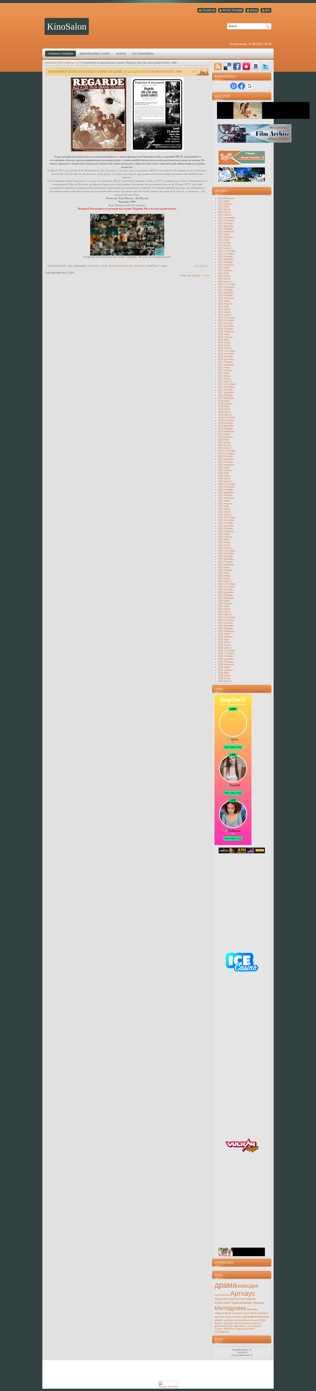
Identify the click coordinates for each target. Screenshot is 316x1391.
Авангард (252, 1309)
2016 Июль (224, 345)
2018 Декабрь (226, 425)
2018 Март (224, 400)
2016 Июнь (224, 342)
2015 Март (224, 300)
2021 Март (224, 500)
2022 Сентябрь (226, 550)
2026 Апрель (225, 670)
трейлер (228, 1320)
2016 (59, 62)
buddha (93, 266)
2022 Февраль (226, 531)
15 (78, 62)
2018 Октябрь (226, 420)
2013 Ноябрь (225, 256)
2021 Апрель (225, 503)
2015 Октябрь (226, 320)
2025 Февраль (226, 631)
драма (225, 1285)
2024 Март (224, 600)
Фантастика (237, 1299)
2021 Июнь (224, 509)
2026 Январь (225, 661)
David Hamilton (233, 1316)
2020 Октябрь (226, 486)
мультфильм (221, 1294)
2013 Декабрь (226, 259)
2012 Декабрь (226, 226)
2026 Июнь (224, 675)
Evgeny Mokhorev (224, 1328)
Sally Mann (239, 1326)
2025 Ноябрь (225, 656)
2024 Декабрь (226, 625)
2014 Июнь (224, 275)
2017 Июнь (224, 375)
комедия (247, 1286)
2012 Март (224, 201)
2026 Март (224, 667)
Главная (49, 62)
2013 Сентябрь (226, 251)
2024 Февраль (226, 597)
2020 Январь (225, 461)
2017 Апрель (225, 370)
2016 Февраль (226, 331)
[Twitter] (265, 66)
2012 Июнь (224, 209)
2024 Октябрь (226, 620)
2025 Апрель (225, 636)
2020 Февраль (226, 464)
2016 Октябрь (226, 353)
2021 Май (223, 506)
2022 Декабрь (226, 559)
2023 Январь (225, 561)
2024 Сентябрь (226, 617)
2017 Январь (225, 362)
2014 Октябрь (226, 287)
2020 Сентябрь (226, 484)
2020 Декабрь (226, 492)
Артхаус (140, 266)
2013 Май (223, 239)
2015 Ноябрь (225, 323)
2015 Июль (224, 312)
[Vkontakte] (256, 66)
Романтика (221, 1299)
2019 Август (225, 448)
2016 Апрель (225, 337)
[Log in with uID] (233, 86)
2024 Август (225, 614)
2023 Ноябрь (225, 589)
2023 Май (223, 572)
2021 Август (225, 514)
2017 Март (224, 367)
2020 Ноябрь (225, 489)
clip (236, 1323)
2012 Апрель (225, 203)
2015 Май (223, 306)
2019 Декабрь (226, 459)
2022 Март (224, 534)
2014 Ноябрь (225, 289)
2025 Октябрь (226, 653)
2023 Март (224, 567)
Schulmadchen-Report (246, 1320)
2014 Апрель (225, 270)
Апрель (69, 62)
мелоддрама (221, 1331)
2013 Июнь (224, 242)
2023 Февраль (226, 564)
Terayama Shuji (240, 1313)
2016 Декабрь (226, 359)
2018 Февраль (226, 398)
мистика (219, 1316)
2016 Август (225, 348)
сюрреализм (222, 1313)
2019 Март (224, 434)
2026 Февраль (226, 664)
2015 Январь (225, 295)
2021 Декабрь (226, 525)
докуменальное (223, 1326)
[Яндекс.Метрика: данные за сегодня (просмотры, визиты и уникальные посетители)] (168, 1384)
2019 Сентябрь (226, 450)
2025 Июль (224, 645)
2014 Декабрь (226, 292)
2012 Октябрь (226, 220)
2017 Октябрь (226, 387)
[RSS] (218, 66)
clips (263, 1320)
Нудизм (250, 1299)
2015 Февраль (226, 298)
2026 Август (225, 681)
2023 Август (225, 581)
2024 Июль (224, 611)
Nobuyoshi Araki (245, 1328)
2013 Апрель (225, 237)
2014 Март (224, 267)
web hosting (193, 275)
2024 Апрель (225, 603)
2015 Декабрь (226, 325)
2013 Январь (225, 228)
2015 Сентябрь (226, 317)
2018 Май (223, 406)
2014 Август (225, 281)
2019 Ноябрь (225, 456)
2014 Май (223, 273)
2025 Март (224, 633)
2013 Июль (224, 245)
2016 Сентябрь (226, 350)
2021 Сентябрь (226, 517)
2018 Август (225, 414)
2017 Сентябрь (226, 384)
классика (222, 1303)
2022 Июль (224, 545)
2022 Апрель (225, 536)
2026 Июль (224, 678)
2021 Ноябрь (225, 522)
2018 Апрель (225, 403)
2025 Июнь (224, 642)
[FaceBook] (237, 66)
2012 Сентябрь (226, 217)
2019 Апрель (225, 436)
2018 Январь (225, 395)
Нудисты (255, 1323)
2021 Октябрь (226, 520)
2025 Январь (225, 628)
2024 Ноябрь (225, 622)
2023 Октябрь (226, 586)
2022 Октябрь (226, 553)
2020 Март (224, 467)
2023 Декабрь (226, 592)
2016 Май (223, 339)
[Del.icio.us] (227, 66)
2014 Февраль (226, 264)
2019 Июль (224, 445)
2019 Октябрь (226, 453)
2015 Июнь (224, 309)
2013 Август (225, 248)
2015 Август (225, 314)
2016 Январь (225, 328)
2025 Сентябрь (226, 650)
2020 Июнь (224, 475)
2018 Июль (224, 411)
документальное (120, 266)
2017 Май (223, 373)
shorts (218, 1320)
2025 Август (225, 647)
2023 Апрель (225, 570)
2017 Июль (224, 378)
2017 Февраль (226, 364)
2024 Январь (225, 595)
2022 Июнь (224, 542)
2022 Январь (225, 528)
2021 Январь (225, 495)
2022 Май (223, 539)
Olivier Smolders (259, 1313)
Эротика (258, 1303)
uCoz (207, 275)
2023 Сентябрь (226, 584)
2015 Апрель (225, 303)
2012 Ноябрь (225, 223)
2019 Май (223, 439)
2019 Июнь (224, 442)
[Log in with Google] (249, 86)
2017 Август (225, 381)
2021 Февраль (226, 498)
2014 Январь (225, 262)
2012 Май (223, 206)
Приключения (241, 1303)
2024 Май (223, 606)
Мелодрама (230, 1308)
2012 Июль (224, 212)
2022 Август (225, 547)
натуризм (244, 1323)
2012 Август (225, 214)
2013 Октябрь (226, 253)
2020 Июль (224, 478)
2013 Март (224, 234)
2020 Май (223, 473)
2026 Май (223, 672)
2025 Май (223, 639)
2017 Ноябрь (225, 389)
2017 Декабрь (226, 392)
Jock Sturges (253, 1326)
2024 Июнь (224, 609)
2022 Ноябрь (225, 556)
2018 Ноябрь (225, 423)
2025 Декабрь (226, 658)
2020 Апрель (225, 470)
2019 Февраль (226, 431)
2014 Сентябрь (226, 284)
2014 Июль (224, 278)
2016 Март (224, 334)
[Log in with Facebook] (241, 86)
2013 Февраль (226, 231)
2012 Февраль (226, 198)
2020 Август (225, 481)
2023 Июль (224, 578)
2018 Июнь (224, 409)
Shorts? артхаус (223, 1323)
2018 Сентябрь (226, 417)
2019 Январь (225, 428)
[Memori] (246, 66)
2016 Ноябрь (225, 356)
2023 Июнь (224, 575)
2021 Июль (224, 511)
